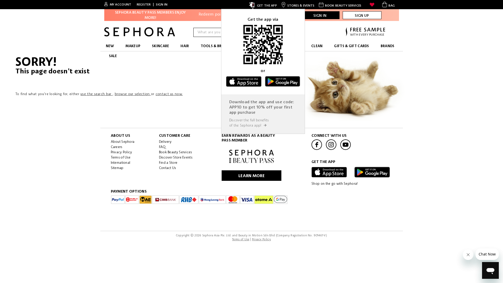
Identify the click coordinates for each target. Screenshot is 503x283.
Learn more (251, 176)
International (120, 163)
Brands (388, 46)
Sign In (319, 16)
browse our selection (133, 94)
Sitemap (117, 168)
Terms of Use (121, 157)
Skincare (160, 46)
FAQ (162, 147)
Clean (317, 46)
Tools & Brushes (217, 46)
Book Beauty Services (175, 152)
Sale (113, 56)
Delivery (165, 142)
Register (144, 4)
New (110, 46)
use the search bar (96, 94)
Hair (185, 46)
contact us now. (169, 94)
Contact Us (167, 168)
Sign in (161, 4)
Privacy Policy (121, 152)
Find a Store (168, 163)
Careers (116, 147)
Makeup (132, 46)
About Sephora (123, 142)
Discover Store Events (175, 157)
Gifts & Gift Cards (351, 46)
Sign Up (362, 16)
